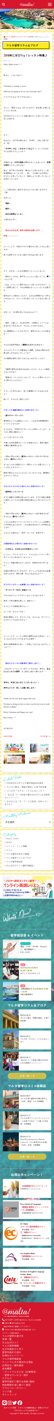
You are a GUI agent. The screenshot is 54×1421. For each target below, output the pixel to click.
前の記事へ (9, 736)
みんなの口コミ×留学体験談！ (20, 865)
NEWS (9, 842)
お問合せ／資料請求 (13, 1365)
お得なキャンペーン (13, 1355)
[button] (5, 887)
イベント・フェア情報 (16, 846)
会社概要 (7, 1368)
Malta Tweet (12, 838)
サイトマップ (9, 1394)
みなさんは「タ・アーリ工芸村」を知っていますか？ (26, 803)
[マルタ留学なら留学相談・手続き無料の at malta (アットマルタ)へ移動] (4, 37)
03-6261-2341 (12, 1319)
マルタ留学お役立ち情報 (17, 853)
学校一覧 (7, 1339)
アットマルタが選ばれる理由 (17, 1362)
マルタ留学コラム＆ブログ (18, 857)
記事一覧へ (26, 1076)
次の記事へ (44, 736)
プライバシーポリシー (14, 1388)
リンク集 (7, 1391)
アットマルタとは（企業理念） (21, 1371)
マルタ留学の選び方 (13, 1336)
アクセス (7, 1378)
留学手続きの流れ (11, 1352)
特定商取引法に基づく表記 (16, 1385)
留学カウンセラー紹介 (16, 1375)
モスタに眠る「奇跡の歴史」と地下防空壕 (27, 786)
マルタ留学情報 (10, 1345)
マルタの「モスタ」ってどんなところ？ (25, 790)
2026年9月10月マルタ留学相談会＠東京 (25, 783)
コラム (9, 850)
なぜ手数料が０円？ (13, 1349)
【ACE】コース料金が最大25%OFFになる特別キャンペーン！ (27, 796)
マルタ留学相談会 (14, 861)
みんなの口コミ (10, 1342)
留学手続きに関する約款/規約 (18, 1381)
